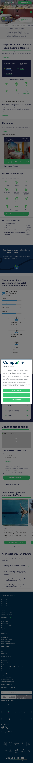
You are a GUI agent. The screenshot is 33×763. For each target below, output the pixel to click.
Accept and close (16, 399)
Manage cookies (16, 390)
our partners (13, 373)
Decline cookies (16, 395)
